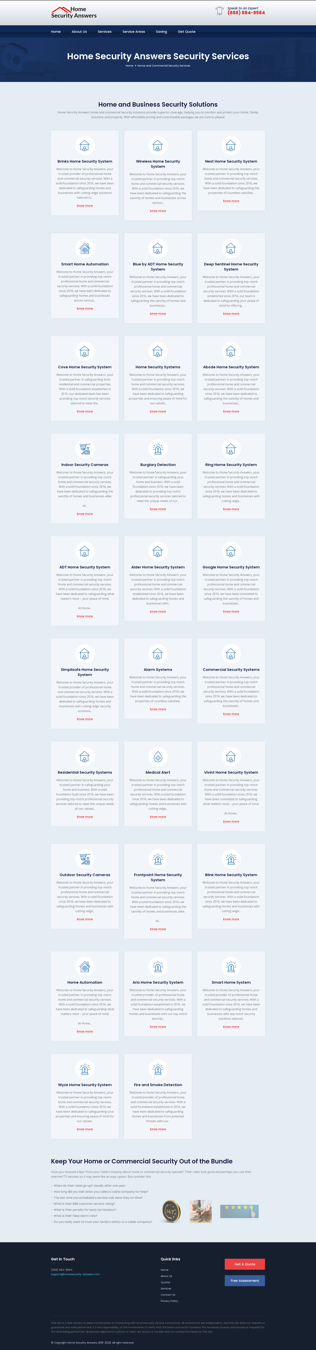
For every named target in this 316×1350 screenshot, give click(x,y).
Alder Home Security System (158, 567)
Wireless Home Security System (158, 164)
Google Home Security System (231, 567)
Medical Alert (158, 772)
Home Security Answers (82, 1343)
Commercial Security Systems (231, 669)
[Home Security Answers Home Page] (74, 12)
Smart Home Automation (85, 264)
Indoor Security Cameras (84, 464)
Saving (161, 31)
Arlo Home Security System (158, 982)
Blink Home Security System (231, 874)
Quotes (165, 1282)
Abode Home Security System (231, 367)
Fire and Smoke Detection (158, 1084)
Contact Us (168, 1295)
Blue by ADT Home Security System (158, 267)
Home (56, 31)
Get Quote (186, 31)
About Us (79, 31)
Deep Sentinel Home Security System (231, 267)
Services (105, 31)
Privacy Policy (169, 1301)
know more (85, 206)
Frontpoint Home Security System (158, 877)
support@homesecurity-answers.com (75, 1274)
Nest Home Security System (231, 161)
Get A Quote (244, 1264)
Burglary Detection (158, 464)
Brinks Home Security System (85, 161)
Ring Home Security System (231, 464)
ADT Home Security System (84, 567)
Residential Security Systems (85, 772)
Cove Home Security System (85, 367)
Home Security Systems (158, 367)
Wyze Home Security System (85, 1084)
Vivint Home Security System (231, 772)
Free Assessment (245, 1280)
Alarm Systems (158, 669)
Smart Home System (231, 982)
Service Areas (134, 31)
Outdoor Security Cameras (85, 874)
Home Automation (84, 982)
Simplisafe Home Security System (85, 672)
